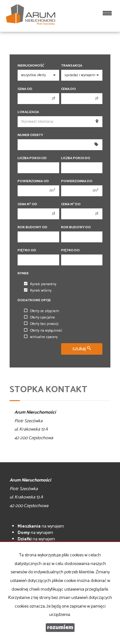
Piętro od (27, 250)
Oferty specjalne (42, 317)
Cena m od (27, 204)
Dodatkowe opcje (34, 300)
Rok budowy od (32, 227)
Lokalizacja (28, 112)
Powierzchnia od (33, 181)
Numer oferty (30, 135)
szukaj (79, 348)
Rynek (23, 273)
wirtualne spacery (44, 337)
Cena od (25, 89)
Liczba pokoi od (32, 158)
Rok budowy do (76, 227)
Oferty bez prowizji (44, 324)
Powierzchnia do (76, 181)
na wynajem (41, 526)
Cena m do (71, 204)
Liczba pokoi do (75, 158)
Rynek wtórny (41, 291)
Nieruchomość (31, 65)
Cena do (68, 89)
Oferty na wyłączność (46, 331)
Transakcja (71, 65)
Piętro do (70, 250)
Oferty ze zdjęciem (44, 311)
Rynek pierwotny (43, 284)
